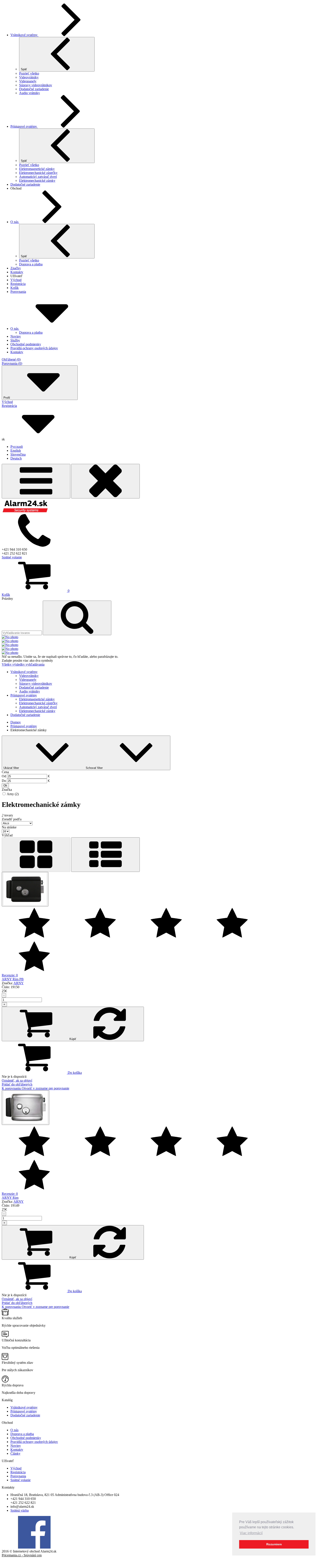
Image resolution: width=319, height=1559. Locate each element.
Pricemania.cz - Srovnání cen (22, 1555)
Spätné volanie (12, 557)
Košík (14, 288)
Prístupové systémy (24, 126)
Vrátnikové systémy (24, 35)
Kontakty (16, 272)
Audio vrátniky (29, 93)
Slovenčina (18, 454)
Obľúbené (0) (11, 359)
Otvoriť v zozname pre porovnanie (45, 1088)
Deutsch (16, 458)
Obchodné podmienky (25, 1438)
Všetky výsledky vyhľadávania (23, 664)
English (15, 450)
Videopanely (27, 81)
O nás (14, 222)
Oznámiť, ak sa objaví (17, 1080)
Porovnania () (12, 363)
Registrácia (18, 284)
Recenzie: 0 (10, 975)
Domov (15, 722)
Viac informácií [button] (251, 1533)
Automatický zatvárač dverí (38, 176)
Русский (16, 446)
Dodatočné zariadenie (34, 89)
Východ (15, 280)
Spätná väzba (19, 1510)
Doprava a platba (31, 264)
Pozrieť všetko (29, 73)
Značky (15, 268)
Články (15, 1453)
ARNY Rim (10, 1197)
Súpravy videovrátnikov (35, 85)
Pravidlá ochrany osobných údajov (34, 1442)
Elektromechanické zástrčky (38, 173)
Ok (5, 785)
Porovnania (18, 291)
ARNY (18, 983)
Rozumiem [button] (274, 1544)
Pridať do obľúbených (17, 1084)
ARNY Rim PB (13, 979)
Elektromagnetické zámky (37, 169)
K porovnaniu (12, 1088)
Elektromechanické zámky (37, 180)
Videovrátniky (29, 77)
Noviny (15, 1445)
